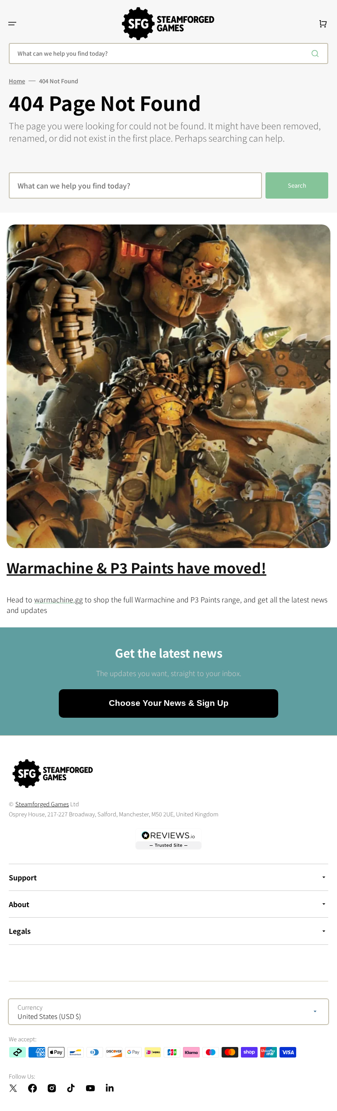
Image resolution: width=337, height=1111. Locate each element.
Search (297, 185)
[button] (12, 23)
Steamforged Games (42, 804)
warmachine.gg (58, 599)
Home (17, 81)
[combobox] (168, 53)
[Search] (316, 53)
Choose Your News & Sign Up (169, 703)
